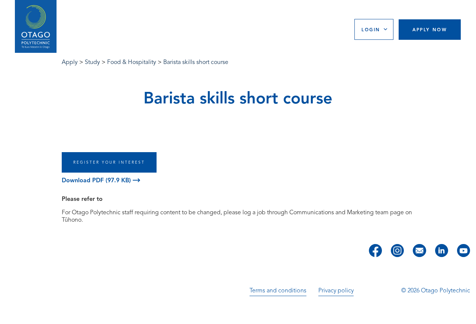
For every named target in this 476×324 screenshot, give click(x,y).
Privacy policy (336, 290)
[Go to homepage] (36, 26)
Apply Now (429, 29)
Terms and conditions (278, 290)
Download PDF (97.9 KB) (97, 180)
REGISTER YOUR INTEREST (109, 162)
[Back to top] (467, 313)
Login (370, 29)
